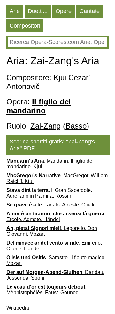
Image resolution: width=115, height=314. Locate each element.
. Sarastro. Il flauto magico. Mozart (56, 260)
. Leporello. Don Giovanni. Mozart (51, 231)
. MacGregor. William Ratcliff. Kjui (57, 178)
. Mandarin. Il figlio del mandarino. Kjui (50, 163)
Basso (76, 126)
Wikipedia (17, 308)
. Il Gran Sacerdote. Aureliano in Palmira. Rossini (49, 193)
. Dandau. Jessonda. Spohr (55, 275)
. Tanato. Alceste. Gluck (50, 204)
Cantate (90, 11)
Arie (15, 11)
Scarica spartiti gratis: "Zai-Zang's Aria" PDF (52, 144)
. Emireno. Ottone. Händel (54, 245)
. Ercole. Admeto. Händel (56, 216)
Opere (64, 11)
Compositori (25, 26)
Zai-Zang (45, 126)
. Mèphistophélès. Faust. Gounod (46, 289)
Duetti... (38, 11)
